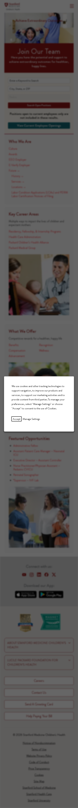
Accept (16, 419)
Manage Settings (31, 419)
